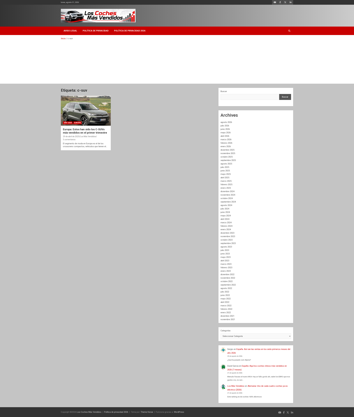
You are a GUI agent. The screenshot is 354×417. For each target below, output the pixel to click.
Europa (77, 123)
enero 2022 (226, 312)
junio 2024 (225, 212)
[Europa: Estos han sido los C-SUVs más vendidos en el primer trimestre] (86, 111)
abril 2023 (225, 260)
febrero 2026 (226, 143)
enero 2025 (226, 188)
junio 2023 (225, 253)
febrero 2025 (226, 184)
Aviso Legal (70, 30)
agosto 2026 (226, 122)
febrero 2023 (226, 267)
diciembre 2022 (227, 274)
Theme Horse (147, 412)
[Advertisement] (177, 60)
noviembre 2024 (228, 195)
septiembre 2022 (228, 285)
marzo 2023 (226, 264)
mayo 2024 (226, 215)
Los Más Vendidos (88, 136)
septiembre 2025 (228, 160)
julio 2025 (225, 167)
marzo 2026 (226, 139)
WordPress (179, 412)
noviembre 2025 (228, 153)
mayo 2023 (226, 257)
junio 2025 (225, 170)
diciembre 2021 (227, 316)
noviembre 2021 (228, 319)
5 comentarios (69, 139)
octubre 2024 (227, 198)
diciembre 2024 (227, 191)
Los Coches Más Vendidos (89, 412)
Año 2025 (68, 123)
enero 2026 (226, 146)
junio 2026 (225, 129)
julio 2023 (225, 250)
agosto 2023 (226, 247)
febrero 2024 (226, 226)
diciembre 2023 (227, 233)
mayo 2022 (226, 298)
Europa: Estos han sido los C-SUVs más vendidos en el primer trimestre (85, 131)
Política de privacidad (96, 30)
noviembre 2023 (228, 236)
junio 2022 (225, 295)
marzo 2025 (226, 181)
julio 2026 (225, 125)
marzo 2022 (226, 305)
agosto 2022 (226, 288)
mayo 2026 (226, 132)
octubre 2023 (227, 240)
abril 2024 (225, 219)
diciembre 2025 (227, 150)
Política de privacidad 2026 (129, 30)
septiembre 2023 (228, 243)
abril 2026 (225, 136)
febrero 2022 (226, 309)
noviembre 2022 (228, 278)
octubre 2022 (227, 281)
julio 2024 (225, 208)
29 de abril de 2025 (71, 136)
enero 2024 (226, 229)
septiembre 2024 (228, 202)
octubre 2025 (227, 157)
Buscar (224, 91)
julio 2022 (225, 292)
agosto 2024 (226, 205)
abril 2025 (225, 177)
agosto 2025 (226, 163)
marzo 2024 (226, 222)
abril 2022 (225, 302)
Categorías (226, 330)
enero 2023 (226, 271)
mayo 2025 (226, 174)
